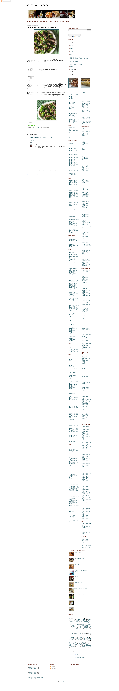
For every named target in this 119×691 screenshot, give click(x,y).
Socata (70, 137)
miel (81, 634)
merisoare (74, 634)
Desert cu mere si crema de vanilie (73, 286)
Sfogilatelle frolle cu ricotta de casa (73, 121)
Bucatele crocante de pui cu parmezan (86, 271)
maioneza (72, 632)
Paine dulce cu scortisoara (72, 110)
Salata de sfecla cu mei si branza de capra (86, 509)
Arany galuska (72, 91)
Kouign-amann (72, 106)
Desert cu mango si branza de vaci (73, 284)
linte (86, 631)
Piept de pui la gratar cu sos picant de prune (86, 293)
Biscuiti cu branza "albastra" (85, 92)
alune (73, 615)
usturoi (77, 646)
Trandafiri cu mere (73, 436)
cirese (82, 624)
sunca (69, 645)
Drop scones (71, 103)
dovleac (74, 626)
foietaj (86, 627)
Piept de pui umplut (86, 295)
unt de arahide (87, 645)
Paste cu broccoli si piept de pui (86, 282)
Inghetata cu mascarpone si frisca (73, 293)
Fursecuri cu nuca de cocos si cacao (73, 163)
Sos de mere (84, 528)
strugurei (81, 644)
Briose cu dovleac (73, 184)
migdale (87, 634)
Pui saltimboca (85, 308)
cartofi (77, 621)
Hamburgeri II (84, 337)
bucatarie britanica (33, 668)
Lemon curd (71, 244)
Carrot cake (71, 366)
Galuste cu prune (72, 289)
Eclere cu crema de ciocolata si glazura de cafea (73, 385)
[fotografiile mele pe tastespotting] (80, 651)
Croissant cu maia (73, 99)
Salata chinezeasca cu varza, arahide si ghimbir (86, 474)
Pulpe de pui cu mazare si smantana (85, 310)
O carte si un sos (78, 582)
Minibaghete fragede (86, 191)
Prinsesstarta (72, 511)
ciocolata (88, 623)
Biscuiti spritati (73, 147)
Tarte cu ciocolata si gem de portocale (74, 494)
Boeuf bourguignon (85, 328)
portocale (89, 639)
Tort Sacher (71, 516)
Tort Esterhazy (72, 515)
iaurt (84, 629)
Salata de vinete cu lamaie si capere (86, 518)
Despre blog (43, 21)
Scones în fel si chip (74, 119)
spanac (69, 644)
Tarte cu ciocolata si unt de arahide (74, 497)
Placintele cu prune (73, 399)
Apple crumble (72, 251)
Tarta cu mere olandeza (72, 482)
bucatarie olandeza (33, 673)
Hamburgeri (84, 336)
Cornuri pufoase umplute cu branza (85, 99)
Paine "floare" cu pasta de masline (85, 194)
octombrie (72, 48)
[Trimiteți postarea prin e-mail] (42, 127)
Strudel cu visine (73, 435)
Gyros (83, 276)
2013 (71, 71)
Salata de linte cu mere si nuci (85, 502)
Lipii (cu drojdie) (85, 110)
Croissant (71, 98)
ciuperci (89, 624)
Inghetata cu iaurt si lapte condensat (74, 345)
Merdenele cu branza (86, 112)
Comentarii (53, 668)
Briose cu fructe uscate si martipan (73, 186)
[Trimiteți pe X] (46, 127)
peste (89, 638)
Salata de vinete (85, 170)
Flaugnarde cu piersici (72, 388)
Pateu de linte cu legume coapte (85, 156)
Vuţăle (70, 320)
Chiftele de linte (85, 224)
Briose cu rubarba (73, 198)
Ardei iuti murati (85, 355)
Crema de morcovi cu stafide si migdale (73, 273)
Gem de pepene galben (73, 327)
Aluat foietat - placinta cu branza (85, 128)
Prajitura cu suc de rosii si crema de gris (73, 426)
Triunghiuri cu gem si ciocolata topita (74, 438)
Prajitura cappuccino (73, 407)
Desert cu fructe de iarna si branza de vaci (73, 281)
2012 (71, 72)
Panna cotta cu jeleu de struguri (73, 302)
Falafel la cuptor (85, 231)
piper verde (79, 639)
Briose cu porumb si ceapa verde (86, 132)
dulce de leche (87, 626)
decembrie (72, 45)
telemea (78, 645)
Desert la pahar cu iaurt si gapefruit (73, 288)
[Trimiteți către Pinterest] (48, 127)
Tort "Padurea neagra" (74, 514)
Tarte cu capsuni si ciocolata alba (73, 492)
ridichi (76, 642)
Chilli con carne (85, 333)
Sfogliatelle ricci (73, 122)
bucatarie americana (33, 666)
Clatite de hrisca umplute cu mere (73, 271)
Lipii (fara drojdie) (86, 111)
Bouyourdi (83, 130)
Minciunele (71, 107)
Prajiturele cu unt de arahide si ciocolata (74, 306)
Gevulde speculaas (73, 389)
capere (84, 620)
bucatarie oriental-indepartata (42, 128)
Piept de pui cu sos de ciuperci (86, 291)
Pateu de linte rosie (86, 157)
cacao (84, 619)
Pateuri (83, 116)
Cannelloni (84, 384)
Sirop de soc (72, 136)
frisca (69, 628)
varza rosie (83, 647)
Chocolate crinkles (73, 150)
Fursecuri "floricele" (74, 153)
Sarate (56, 21)
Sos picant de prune (86, 532)
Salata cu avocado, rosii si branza (85, 477)
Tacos (83, 349)
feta (80, 627)
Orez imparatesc (72, 299)
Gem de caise (72, 324)
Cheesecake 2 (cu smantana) (72, 215)
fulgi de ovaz (78, 628)
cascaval (86, 621)
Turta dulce (71, 175)
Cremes (70, 383)
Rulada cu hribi (85, 164)
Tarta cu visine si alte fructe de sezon (73, 489)
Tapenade (83, 182)
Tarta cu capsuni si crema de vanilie (73, 463)
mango (77, 632)
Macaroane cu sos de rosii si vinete (86, 394)
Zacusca (83, 368)
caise (72, 620)
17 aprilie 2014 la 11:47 (47, 137)
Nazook (70, 108)
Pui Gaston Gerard (85, 299)
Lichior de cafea (72, 129)
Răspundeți (32, 140)
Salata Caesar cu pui (86, 470)
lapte (77, 631)
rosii (82, 642)
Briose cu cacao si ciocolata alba (73, 181)
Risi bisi (83, 254)
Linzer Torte (72, 449)
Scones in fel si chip (74, 173)
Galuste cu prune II (73, 291)
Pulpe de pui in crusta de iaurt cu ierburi (85, 315)
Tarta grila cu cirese (74, 490)
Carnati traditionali (86, 329)
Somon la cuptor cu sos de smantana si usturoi (85, 377)
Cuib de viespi (72, 101)
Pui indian (84, 305)
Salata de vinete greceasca (85, 172)
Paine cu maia (84, 197)
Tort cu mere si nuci (73, 519)
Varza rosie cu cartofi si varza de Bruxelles (86, 260)
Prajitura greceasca (73, 428)
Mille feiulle (72, 393)
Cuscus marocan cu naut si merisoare (85, 229)
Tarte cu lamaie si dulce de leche (73, 501)
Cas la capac (84, 219)
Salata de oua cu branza (75, 57)
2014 (71, 44)
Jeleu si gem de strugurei (72, 340)
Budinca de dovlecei (86, 216)
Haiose (70, 391)
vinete (89, 647)
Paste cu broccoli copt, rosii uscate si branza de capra (86, 399)
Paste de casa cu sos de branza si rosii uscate (86, 409)
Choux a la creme (72, 375)
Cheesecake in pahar (73, 225)
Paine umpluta (84, 207)
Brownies (71, 365)
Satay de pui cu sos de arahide (86, 527)
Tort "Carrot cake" (73, 512)
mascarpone (88, 632)
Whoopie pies (72, 441)
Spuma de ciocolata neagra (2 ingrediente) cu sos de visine (73, 313)
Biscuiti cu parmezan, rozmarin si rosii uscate (86, 97)
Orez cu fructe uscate (86, 245)
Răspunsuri (33, 142)
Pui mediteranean (85, 307)
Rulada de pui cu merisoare (85, 320)
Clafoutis (71, 376)
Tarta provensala (85, 462)
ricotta (70, 642)
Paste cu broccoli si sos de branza (86, 402)
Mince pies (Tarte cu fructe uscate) (73, 451)
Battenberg (71, 360)
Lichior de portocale (73, 130)
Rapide (68, 21)
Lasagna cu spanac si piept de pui (86, 392)
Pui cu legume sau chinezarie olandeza (86, 304)
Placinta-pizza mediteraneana (85, 439)
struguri (87, 644)
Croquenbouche (72, 274)
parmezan (70, 638)
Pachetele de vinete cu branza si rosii (86, 251)
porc (84, 639)
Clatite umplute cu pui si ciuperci (85, 273)
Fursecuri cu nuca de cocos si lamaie (73, 165)
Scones (83, 179)
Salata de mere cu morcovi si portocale (73, 308)
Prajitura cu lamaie (73, 413)
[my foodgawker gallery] (80, 657)
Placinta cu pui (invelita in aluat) (86, 434)
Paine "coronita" (85, 192)
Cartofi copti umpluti (86, 217)
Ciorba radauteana (85, 540)
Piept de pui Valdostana (84, 289)
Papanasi (71, 304)
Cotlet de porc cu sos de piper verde (86, 335)
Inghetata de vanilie (73, 351)
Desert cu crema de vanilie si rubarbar (73, 278)
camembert (78, 620)
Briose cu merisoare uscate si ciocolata (73, 193)
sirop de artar (86, 643)
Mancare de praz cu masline (76, 64)
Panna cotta (71, 300)
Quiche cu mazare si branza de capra (86, 445)
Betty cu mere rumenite (72, 253)
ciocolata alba (75, 624)
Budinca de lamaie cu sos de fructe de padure (73, 259)
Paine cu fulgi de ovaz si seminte (85, 196)
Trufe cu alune (72, 174)
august (72, 51)
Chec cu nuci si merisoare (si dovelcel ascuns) (72, 373)
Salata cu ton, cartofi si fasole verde (85, 489)
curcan (87, 625)
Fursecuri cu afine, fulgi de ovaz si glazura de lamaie (73, 155)
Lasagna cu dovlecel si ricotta (86, 390)
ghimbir (51, 128)
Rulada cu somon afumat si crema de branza (85, 166)
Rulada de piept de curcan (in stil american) (85, 318)
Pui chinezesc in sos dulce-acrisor (86, 301)
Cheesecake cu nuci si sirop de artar (74, 224)
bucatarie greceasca (33, 671)
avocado (87, 615)
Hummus (83, 148)
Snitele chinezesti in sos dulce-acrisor (86, 323)
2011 (71, 74)
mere (89, 633)
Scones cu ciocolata (73, 116)
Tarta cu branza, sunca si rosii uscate (86, 450)
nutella (80, 637)
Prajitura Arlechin (73, 405)
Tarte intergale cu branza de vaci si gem (74, 505)
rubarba (74, 643)
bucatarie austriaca (33, 667)
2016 (71, 41)
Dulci (50, 21)
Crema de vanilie (72, 239)
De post (62, 21)
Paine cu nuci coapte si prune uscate (86, 199)
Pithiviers (71, 115)
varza (90, 646)
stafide (75, 644)
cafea (89, 619)
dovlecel (80, 626)
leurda (81, 631)
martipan (82, 632)
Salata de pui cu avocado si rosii (85, 507)
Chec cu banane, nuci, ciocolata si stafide (74, 368)
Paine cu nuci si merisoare (76, 63)
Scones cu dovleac (73, 118)
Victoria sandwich (73, 440)
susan (74, 645)
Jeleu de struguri (73, 338)
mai (71, 54)
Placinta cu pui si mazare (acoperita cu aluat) (86, 436)
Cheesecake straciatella (72, 227)
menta (85, 633)
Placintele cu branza (86, 118)
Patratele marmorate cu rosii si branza (86, 161)
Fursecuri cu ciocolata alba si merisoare (79, 58)
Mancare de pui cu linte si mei (85, 280)
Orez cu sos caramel (73, 298)
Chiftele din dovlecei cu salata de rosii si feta (86, 227)
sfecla (80, 643)
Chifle (83, 188)
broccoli (33, 128)
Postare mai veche (62, 170)
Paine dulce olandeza (73, 112)
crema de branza (80, 625)
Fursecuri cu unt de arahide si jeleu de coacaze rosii (73, 171)
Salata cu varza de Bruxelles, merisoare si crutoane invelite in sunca (86, 493)
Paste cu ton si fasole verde (85, 406)
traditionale (31, 678)
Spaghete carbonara (85, 414)
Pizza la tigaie (85, 413)
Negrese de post (72, 396)
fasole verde (73, 627)
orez (87, 637)
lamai (71, 631)
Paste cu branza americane (85, 397)
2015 (71, 42)
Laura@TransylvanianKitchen (35, 137)
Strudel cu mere (72, 434)
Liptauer (83, 149)
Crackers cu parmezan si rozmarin (86, 102)
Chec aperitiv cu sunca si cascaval (85, 139)
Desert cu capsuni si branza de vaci (73, 276)
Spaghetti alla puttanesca (85, 418)
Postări (53, 666)
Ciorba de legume (85, 538)
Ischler (70, 392)
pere (84, 638)
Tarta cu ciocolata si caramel (80, 588)
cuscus (69, 626)
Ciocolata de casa (73, 151)
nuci (72, 637)
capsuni (89, 620)
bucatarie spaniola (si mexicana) (36, 677)
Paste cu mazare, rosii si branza (85, 404)
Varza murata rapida (86, 367)
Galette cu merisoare (73, 448)
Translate (78, 36)
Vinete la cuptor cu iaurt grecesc (86, 265)
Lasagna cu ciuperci (86, 388)
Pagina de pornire (32, 21)
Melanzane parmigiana (86, 244)
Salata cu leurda (85, 480)
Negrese (70, 394)
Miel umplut (84, 339)
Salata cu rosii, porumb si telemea (85, 487)
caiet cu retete (37, 5)
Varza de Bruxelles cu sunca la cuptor (86, 258)
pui (86, 641)
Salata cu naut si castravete (85, 482)
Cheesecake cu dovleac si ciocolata (74, 220)
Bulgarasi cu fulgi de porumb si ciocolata (74, 262)
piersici (72, 639)
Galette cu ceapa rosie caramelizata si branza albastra (86, 427)
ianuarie (72, 69)
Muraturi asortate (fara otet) (85, 361)
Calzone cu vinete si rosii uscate (86, 383)
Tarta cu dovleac (72, 474)
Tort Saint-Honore (73, 517)
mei (81, 633)
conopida (73, 625)
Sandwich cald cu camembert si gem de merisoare (86, 175)
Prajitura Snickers (73, 406)
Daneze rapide (72, 102)
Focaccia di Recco (85, 107)
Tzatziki (83, 533)
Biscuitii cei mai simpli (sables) (73, 149)
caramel (71, 621)
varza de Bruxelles (74, 647)
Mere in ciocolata (73, 295)
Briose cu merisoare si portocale (73, 191)
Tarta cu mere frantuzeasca (72, 480)
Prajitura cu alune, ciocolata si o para (73, 409)
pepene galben (78, 638)
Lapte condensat (72, 243)
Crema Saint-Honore (73, 240)
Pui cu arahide (85, 302)
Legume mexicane (85, 236)
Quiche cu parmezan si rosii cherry (86, 447)
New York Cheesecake (73, 230)
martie (72, 66)
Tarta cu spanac (85, 460)
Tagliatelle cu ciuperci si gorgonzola (85, 421)
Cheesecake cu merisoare (72, 222)
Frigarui (83, 275)
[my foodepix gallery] (79, 654)
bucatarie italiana (33, 672)
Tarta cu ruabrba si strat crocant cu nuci (74, 487)
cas (81, 621)
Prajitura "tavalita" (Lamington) (73, 403)
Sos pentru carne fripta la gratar (85, 530)
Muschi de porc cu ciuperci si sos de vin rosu (85, 341)
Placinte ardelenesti (86, 117)
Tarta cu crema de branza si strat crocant (73, 470)
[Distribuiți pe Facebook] (47, 127)
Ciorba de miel (85, 539)
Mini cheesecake (72, 229)
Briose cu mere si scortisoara (73, 188)
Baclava (70, 359)
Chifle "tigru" (85, 189)
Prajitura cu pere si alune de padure (73, 421)
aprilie (72, 56)
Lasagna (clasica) (85, 387)
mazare (76, 633)
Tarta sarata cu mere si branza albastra (86, 464)
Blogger (64, 681)
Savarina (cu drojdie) (74, 431)
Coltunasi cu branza (86, 386)
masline (71, 633)
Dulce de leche (72, 241)
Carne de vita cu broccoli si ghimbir (78, 60)
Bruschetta (84, 135)
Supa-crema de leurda (86, 547)
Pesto (83, 525)
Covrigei (83, 142)
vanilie (83, 646)
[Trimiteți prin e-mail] (43, 127)
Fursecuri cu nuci (74, 61)
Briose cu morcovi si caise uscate (73, 195)
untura (72, 646)
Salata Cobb (84, 472)
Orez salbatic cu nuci (86, 249)
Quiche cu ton (84, 448)
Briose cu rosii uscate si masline (85, 134)
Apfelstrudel (72, 358)
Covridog (83, 141)
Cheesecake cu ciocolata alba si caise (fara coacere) (73, 217)
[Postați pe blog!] (45, 127)
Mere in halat (72, 297)
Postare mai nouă (30, 170)
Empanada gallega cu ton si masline (86, 104)
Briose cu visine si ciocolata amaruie (73, 203)
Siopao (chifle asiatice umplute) (85, 181)
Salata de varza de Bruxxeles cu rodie (85, 516)
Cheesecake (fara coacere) (79, 558)
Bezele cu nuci (72, 364)
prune (81, 640)
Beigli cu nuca (72, 93)
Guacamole (83, 147)
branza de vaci (78, 618)
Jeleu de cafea (72, 294)
